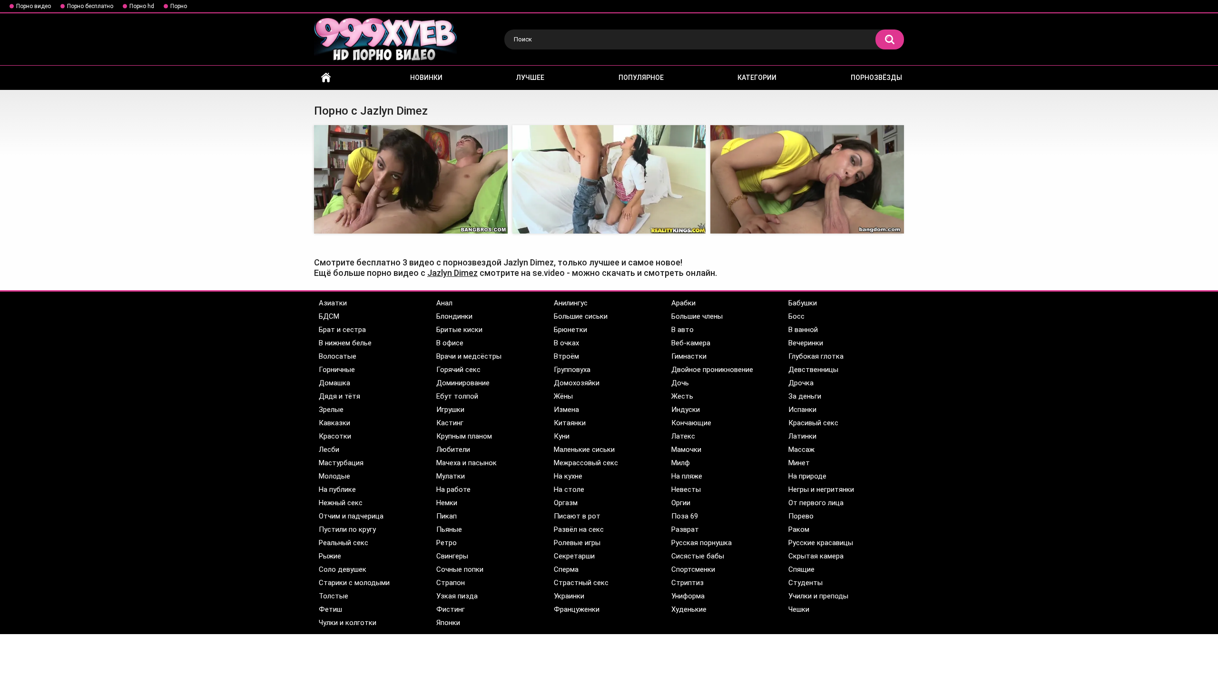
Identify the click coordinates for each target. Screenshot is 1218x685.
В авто (682, 329)
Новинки (426, 77)
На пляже (686, 476)
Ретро (446, 542)
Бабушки (802, 303)
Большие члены (697, 316)
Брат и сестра (342, 329)
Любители (453, 449)
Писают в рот (577, 516)
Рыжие (330, 556)
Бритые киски (459, 329)
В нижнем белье (345, 343)
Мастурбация (341, 463)
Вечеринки (805, 343)
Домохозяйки (576, 383)
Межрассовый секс (586, 463)
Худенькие (689, 609)
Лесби (329, 449)
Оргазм (566, 503)
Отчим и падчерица (351, 516)
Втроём (566, 356)
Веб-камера (690, 343)
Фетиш (330, 609)
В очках (566, 343)
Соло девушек (342, 569)
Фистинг (450, 609)
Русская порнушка (701, 542)
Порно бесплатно (90, 6)
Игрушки (450, 409)
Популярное (641, 77)
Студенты (805, 582)
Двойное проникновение (712, 369)
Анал (444, 303)
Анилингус (571, 303)
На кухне (568, 476)
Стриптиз (687, 582)
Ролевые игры (577, 542)
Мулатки (450, 476)
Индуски (685, 409)
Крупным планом (464, 436)
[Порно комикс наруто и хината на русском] (807, 179)
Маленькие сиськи (584, 449)
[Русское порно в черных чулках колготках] (411, 179)
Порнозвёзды (876, 77)
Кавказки (334, 423)
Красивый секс (813, 423)
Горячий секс (458, 369)
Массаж (801, 449)
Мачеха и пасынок (466, 463)
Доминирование (463, 383)
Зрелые (331, 409)
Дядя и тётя (339, 396)
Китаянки (570, 423)
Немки (446, 503)
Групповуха (572, 369)
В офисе (449, 343)
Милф (680, 463)
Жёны (563, 396)
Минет (799, 463)
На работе (453, 489)
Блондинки (454, 316)
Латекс (683, 436)
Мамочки (686, 449)
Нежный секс (341, 503)
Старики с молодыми (354, 582)
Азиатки (333, 303)
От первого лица (816, 503)
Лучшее (530, 77)
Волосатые (337, 356)
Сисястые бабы (697, 556)
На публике (337, 489)
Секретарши (574, 556)
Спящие (801, 569)
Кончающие (691, 423)
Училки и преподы (818, 596)
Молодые (334, 476)
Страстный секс (581, 582)
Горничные (337, 369)
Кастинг (449, 423)
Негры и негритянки (821, 489)
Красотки (335, 436)
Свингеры (452, 556)
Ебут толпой (457, 396)
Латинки (802, 436)
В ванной (803, 329)
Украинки (569, 596)
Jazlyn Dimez (452, 273)
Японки (448, 622)
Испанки (802, 409)
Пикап (446, 516)
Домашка (334, 383)
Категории (756, 77)
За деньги (804, 396)
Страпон (450, 582)
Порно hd (141, 6)
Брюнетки (570, 329)
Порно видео (33, 6)
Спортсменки (693, 569)
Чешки (798, 609)
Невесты (686, 489)
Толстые (333, 596)
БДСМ (329, 316)
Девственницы (813, 369)
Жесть (682, 396)
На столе (569, 489)
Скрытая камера (816, 556)
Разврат (685, 529)
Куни (562, 436)
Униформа (688, 596)
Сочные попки (459, 569)
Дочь (680, 383)
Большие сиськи (581, 316)
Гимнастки (689, 356)
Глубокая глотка (816, 356)
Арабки (683, 303)
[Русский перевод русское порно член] (609, 179)
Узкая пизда (457, 596)
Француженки (576, 609)
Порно (178, 6)
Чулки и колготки (347, 622)
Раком (798, 529)
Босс (796, 316)
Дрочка (801, 383)
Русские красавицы (820, 542)
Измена (566, 409)
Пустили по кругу (347, 529)
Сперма (566, 569)
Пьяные (449, 529)
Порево (801, 516)
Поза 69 (684, 516)
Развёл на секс (579, 529)
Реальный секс (343, 542)
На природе (807, 476)
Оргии (680, 503)
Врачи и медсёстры (468, 356)
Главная (326, 78)
